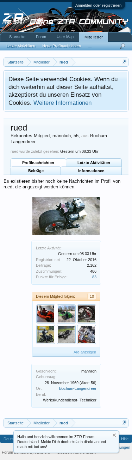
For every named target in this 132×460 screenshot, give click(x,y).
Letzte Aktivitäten (93, 163)
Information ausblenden (114, 435)
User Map (65, 37)
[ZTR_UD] (66, 334)
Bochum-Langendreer (77, 388)
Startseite (17, 37)
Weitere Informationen (62, 102)
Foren (41, 37)
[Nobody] (66, 313)
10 (92, 296)
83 (94, 277)
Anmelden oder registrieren (98, 5)
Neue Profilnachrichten (61, 46)
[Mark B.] (86, 334)
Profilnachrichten (38, 163)
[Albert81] (45, 313)
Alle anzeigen (85, 352)
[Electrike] (86, 313)
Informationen (91, 171)
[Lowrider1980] (45, 334)
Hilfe (124, 439)
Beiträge (36, 171)
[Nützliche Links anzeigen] (124, 62)
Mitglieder (93, 37)
